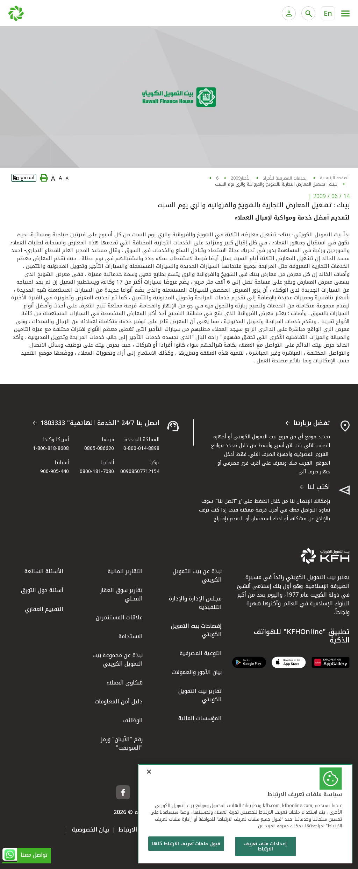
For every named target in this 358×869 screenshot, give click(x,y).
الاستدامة (131, 636)
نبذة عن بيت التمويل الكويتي (197, 575)
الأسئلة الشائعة (43, 571)
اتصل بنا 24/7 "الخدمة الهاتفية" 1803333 (100, 423)
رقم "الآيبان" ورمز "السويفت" (122, 743)
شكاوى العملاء (124, 682)
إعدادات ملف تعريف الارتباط (265, 846)
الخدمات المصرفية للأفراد (285, 178)
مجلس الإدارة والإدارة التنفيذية (195, 602)
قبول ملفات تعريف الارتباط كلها (186, 843)
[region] (245, 813)
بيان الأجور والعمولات (197, 672)
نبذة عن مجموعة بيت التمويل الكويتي (118, 659)
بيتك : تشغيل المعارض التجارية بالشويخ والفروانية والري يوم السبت (276, 184)
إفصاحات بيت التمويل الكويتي (196, 630)
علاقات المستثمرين (119, 617)
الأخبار (246, 178)
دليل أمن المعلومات (119, 701)
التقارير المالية (125, 571)
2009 (236, 178)
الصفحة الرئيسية (335, 178)
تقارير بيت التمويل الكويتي (200, 695)
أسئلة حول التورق (42, 590)
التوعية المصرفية (201, 653)
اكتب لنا (319, 487)
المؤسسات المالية (200, 718)
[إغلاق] (149, 771)
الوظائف (133, 720)
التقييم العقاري (44, 609)
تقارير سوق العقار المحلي (121, 594)
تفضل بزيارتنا (311, 423)
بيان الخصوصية (90, 829)
